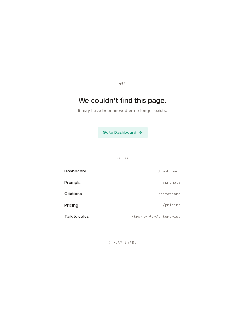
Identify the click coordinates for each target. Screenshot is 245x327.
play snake (125, 242)
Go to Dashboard (119, 132)
